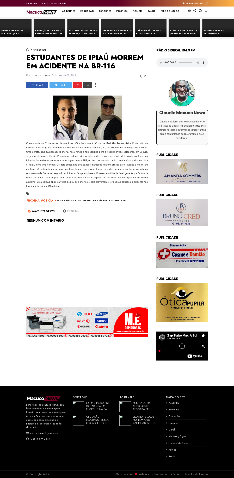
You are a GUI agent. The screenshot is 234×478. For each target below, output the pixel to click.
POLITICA (122, 11)
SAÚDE (151, 11)
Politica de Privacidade (54, 3)
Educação (174, 416)
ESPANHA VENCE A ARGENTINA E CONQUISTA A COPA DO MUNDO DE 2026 (217, 35)
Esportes (173, 423)
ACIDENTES (68, 11)
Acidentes (174, 403)
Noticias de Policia (179, 443)
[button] (206, 3)
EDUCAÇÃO (87, 11)
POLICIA (138, 11)
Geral (172, 430)
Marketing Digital (178, 436)
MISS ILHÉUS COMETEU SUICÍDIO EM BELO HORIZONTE (91, 200)
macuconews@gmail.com (43, 433)
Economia (174, 409)
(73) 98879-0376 (39, 439)
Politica (172, 450)
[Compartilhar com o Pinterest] (77, 85)
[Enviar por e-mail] (87, 85)
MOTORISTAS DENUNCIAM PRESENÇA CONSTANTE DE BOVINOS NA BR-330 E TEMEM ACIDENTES (83, 35)
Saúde (172, 456)
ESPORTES (105, 11)
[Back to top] (225, 470)
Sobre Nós (31, 3)
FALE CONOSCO (170, 11)
